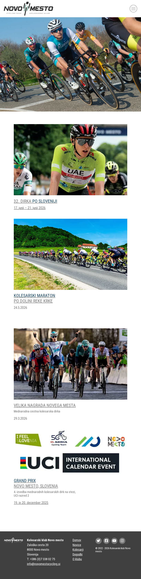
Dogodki (78, 554)
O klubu (77, 559)
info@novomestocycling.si (43, 564)
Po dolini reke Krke (34, 298)
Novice (77, 545)
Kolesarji (78, 549)
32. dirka (35, 201)
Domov (77, 540)
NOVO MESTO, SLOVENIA (36, 483)
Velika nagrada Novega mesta (45, 405)
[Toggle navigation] (133, 8)
